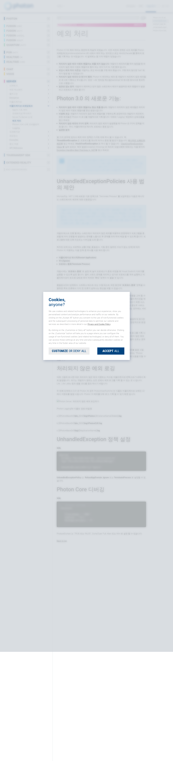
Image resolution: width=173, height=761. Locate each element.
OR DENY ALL (69, 405)
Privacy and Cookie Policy (99, 379)
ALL (110, 405)
